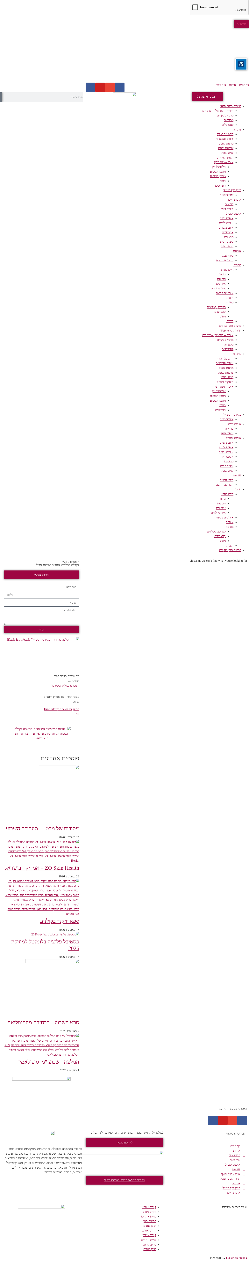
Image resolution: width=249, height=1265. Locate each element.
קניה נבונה (227, 152)
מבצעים (228, 237)
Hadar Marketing (236, 1257)
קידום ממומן (149, 1211)
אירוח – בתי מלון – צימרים (217, 110)
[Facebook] (119, 87)
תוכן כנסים (149, 1225)
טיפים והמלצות (224, 138)
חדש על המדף (225, 134)
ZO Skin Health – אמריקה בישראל (42, 868)
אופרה (229, 297)
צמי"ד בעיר (226, 195)
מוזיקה (229, 302)
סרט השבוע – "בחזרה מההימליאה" (42, 1022)
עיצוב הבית (226, 241)
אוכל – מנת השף (223, 162)
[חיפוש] (1, 97)
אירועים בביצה (224, 293)
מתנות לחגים (225, 143)
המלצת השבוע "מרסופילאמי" (47, 1062)
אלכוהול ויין (219, 166)
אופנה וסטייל (233, 213)
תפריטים (220, 185)
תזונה (222, 180)
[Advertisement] (132, 55)
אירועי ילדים (218, 288)
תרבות (237, 265)
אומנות (237, 251)
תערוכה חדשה (224, 260)
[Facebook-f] (242, 1120)
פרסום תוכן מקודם (230, 325)
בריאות (229, 204)
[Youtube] (100, 87)
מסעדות (228, 120)
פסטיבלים (227, 124)
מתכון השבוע (218, 171)
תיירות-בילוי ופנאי (230, 106)
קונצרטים (220, 311)
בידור (222, 274)
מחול (223, 316)
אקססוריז (227, 232)
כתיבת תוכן (149, 1221)
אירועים (221, 283)
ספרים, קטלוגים (216, 307)
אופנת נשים (226, 218)
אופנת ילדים (226, 223)
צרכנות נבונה (225, 148)
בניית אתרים (148, 1216)
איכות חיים (234, 199)
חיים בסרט (227, 269)
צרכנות (237, 129)
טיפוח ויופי (227, 209)
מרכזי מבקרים (225, 115)
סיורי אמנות (226, 255)
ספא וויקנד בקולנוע (59, 921)
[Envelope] (110, 87)
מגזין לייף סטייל (232, 190)
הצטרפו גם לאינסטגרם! (65, 685)
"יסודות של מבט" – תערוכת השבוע (42, 828)
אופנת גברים (226, 227)
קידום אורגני (149, 1207)
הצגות (229, 321)
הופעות (221, 279)
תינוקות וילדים (225, 157)
